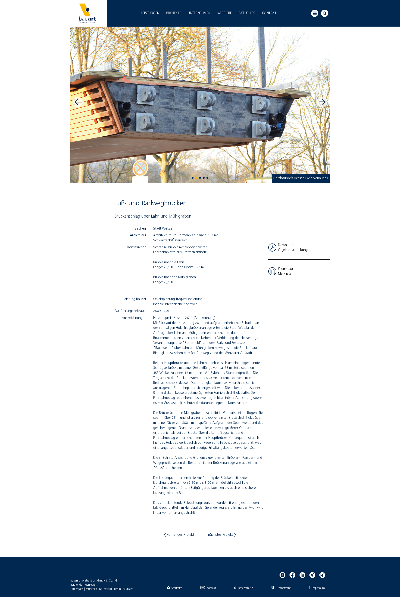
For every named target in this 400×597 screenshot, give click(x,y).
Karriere (224, 13)
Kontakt (269, 13)
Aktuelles (246, 13)
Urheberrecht (283, 588)
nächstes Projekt (221, 534)
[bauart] (87, 13)
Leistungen (150, 13)
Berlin (117, 589)
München (91, 589)
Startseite (176, 588)
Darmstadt (105, 589)
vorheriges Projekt (180, 534)
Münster (128, 589)
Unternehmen (199, 13)
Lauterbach (77, 589)
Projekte (173, 13)
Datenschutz (245, 588)
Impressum (318, 588)
